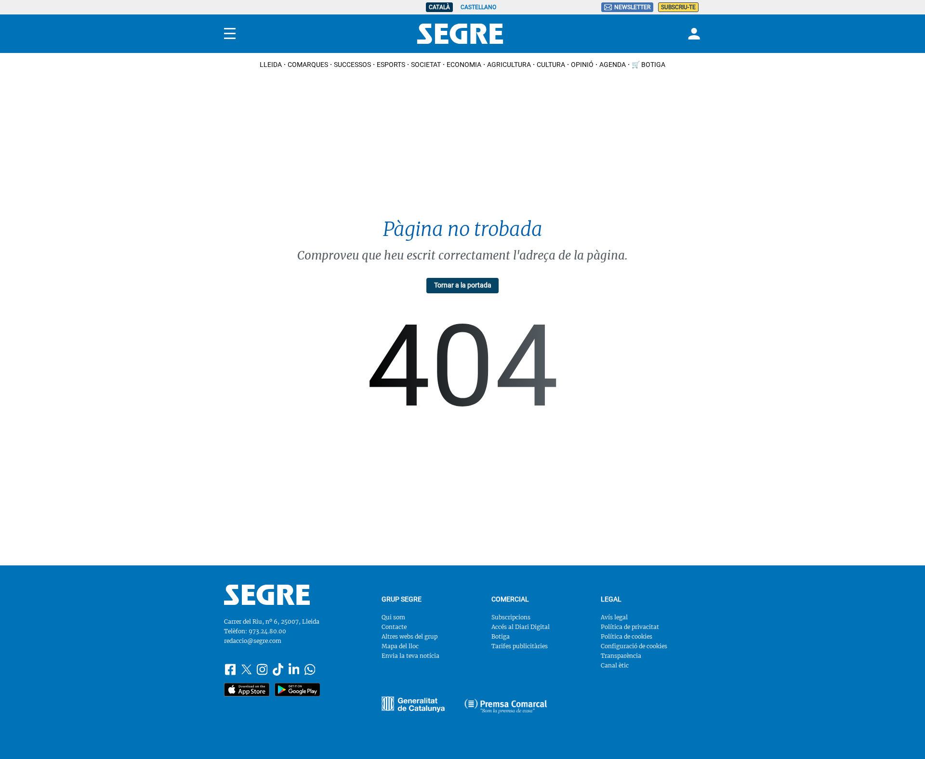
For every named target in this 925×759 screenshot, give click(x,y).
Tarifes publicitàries (519, 646)
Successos (352, 64)
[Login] (693, 33)
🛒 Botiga (648, 64)
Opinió (582, 64)
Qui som (393, 617)
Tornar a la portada (462, 285)
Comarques (308, 64)
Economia (464, 64)
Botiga (500, 636)
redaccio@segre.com (252, 640)
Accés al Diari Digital (520, 626)
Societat (426, 64)
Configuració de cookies (634, 646)
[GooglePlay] (297, 689)
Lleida (271, 64)
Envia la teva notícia (410, 655)
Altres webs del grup (409, 636)
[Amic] (413, 704)
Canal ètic (615, 665)
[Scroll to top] (902, 736)
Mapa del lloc (400, 646)
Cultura (551, 64)
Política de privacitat (630, 626)
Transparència (621, 655)
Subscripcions (510, 617)
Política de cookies (626, 636)
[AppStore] (247, 689)
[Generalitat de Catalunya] (506, 706)
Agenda (612, 64)
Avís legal (614, 617)
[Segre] (460, 34)
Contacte (394, 626)
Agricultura (509, 64)
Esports (391, 64)
